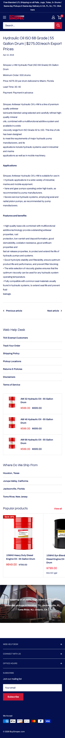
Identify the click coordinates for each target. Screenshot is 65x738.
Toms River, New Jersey (15, 496)
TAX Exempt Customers (15, 338)
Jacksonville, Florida (14, 489)
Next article (53, 311)
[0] (59, 17)
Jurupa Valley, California (15, 481)
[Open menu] (4, 17)
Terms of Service (11, 385)
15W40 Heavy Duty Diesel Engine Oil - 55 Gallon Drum (20, 557)
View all (58, 508)
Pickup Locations (12, 361)
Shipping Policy (11, 353)
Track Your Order (11, 345)
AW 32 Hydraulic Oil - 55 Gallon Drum (37, 401)
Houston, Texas (11, 473)
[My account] (53, 17)
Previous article (14, 311)
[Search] (58, 25)
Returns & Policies (12, 369)
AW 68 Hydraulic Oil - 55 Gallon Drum (37, 441)
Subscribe (13, 696)
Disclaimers (9, 377)
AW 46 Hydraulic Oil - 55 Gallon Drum (37, 421)
